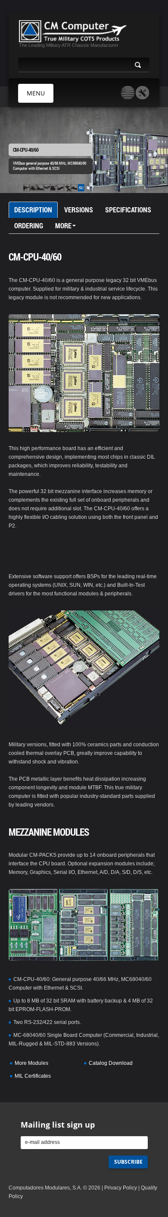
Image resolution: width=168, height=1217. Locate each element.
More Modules (31, 1063)
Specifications (128, 209)
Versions (78, 209)
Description (33, 209)
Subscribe (128, 1161)
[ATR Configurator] (142, 92)
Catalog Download (111, 1063)
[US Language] (127, 92)
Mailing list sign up (58, 1124)
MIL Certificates (33, 1076)
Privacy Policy (120, 1188)
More (63, 225)
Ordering (28, 225)
